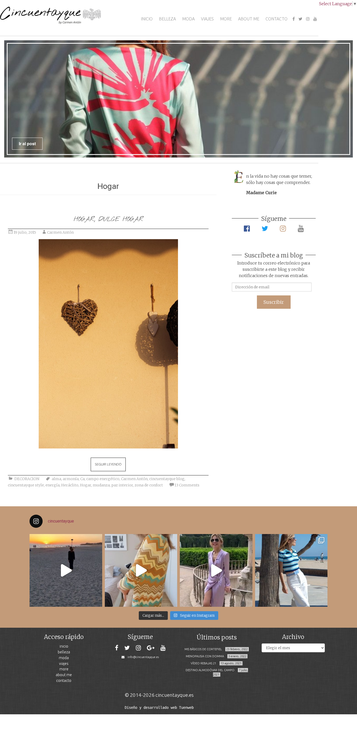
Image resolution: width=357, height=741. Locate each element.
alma (56, 478)
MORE (226, 18)
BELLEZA (167, 18)
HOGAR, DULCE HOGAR (108, 219)
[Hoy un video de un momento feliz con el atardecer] (66, 570)
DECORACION (26, 478)
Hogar (85, 485)
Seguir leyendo (108, 464)
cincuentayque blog (167, 478)
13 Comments (187, 485)
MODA (188, 18)
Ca (82, 478)
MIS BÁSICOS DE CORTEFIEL (203, 649)
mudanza (101, 485)
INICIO (147, 18)
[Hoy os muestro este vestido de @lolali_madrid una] (216, 570)
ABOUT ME (248, 18)
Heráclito (69, 485)
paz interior (122, 485)
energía (52, 485)
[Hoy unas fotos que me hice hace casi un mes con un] (291, 570)
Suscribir (273, 302)
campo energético (102, 478)
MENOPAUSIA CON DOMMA (205, 656)
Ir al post (27, 144)
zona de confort (149, 485)
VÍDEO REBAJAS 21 (203, 663)
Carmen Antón (60, 232)
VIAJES (207, 18)
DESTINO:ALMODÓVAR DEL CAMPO (210, 670)
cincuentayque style (26, 485)
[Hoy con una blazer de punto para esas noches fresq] (141, 570)
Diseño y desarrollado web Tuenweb (159, 707)
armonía (71, 478)
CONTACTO (276, 18)
